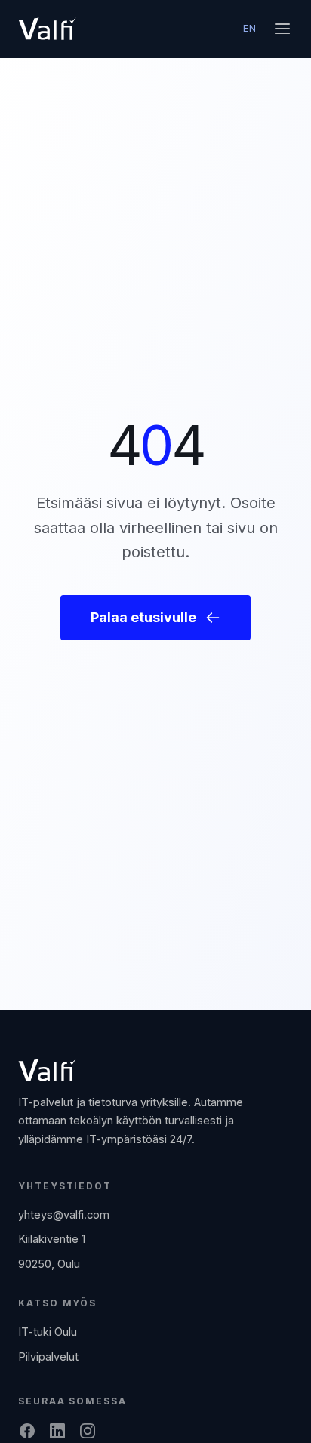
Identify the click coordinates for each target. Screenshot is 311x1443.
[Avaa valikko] (282, 28)
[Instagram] (88, 1431)
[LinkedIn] (57, 1431)
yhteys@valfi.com (63, 1214)
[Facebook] (27, 1431)
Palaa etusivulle (143, 617)
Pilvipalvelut (48, 1356)
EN (250, 28)
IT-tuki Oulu (47, 1331)
